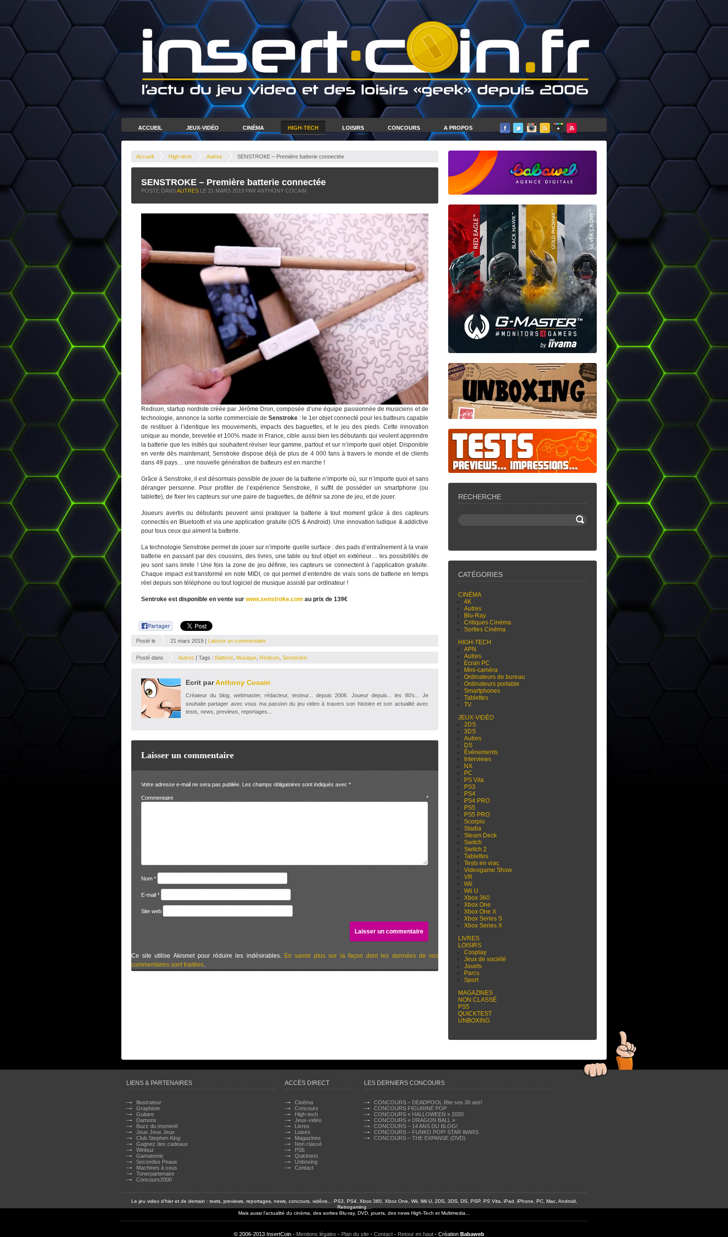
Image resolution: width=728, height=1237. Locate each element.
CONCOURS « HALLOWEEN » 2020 (419, 1114)
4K (467, 601)
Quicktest (475, 1013)
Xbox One (477, 904)
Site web (151, 911)
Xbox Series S (483, 918)
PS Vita (474, 779)
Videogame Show (488, 870)
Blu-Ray (475, 615)
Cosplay (475, 952)
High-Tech (303, 128)
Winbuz (145, 1150)
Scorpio (474, 821)
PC (468, 773)
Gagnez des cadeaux (162, 1144)
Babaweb (472, 1234)
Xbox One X (480, 911)
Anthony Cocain (242, 682)
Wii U (471, 890)
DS (468, 745)
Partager (150, 624)
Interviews (477, 759)
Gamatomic (150, 1156)
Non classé (477, 999)
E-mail (150, 895)
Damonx (146, 1120)
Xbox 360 (477, 897)
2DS (470, 724)
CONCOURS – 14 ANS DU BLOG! (416, 1126)
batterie (224, 658)
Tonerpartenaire (155, 1174)
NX (468, 766)
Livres (468, 938)
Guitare (145, 1114)
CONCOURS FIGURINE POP (410, 1108)
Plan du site (355, 1234)
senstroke (294, 658)
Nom (148, 878)
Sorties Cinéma (485, 629)
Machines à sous (156, 1168)
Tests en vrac (481, 863)
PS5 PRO (477, 814)
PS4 (469, 793)
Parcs (471, 973)
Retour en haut (415, 1234)
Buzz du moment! (157, 1126)
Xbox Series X (483, 925)
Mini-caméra (481, 670)
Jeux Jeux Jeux (155, 1132)
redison (269, 658)
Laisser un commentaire (237, 641)
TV (467, 704)
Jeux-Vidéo (202, 128)
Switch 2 (475, 849)
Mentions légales (316, 1234)
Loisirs (353, 128)
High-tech (180, 156)
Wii (468, 883)
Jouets (473, 966)
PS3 (469, 786)
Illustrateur (148, 1102)
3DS (470, 731)
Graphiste (148, 1108)
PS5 (469, 807)
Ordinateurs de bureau (494, 676)
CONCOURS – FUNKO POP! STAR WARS (426, 1132)
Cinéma (253, 128)
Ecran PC (477, 663)
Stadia (472, 828)
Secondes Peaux (156, 1162)
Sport (471, 980)
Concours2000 (154, 1180)
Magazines (475, 992)
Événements (481, 752)
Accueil (150, 128)
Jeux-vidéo (476, 717)
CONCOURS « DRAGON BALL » (414, 1120)
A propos (458, 128)
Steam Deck (480, 835)
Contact (304, 1168)
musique (246, 658)
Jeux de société (485, 959)
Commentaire (284, 798)
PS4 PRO (477, 800)
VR (468, 877)
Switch (473, 842)
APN (470, 649)
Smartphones (482, 690)
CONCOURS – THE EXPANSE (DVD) (420, 1138)
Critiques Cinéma (487, 622)
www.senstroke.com (274, 599)
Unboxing (474, 1020)
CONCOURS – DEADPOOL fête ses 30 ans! (428, 1102)
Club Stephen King (158, 1138)
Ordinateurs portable (492, 683)
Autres (214, 156)
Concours (404, 128)
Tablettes (476, 697)
